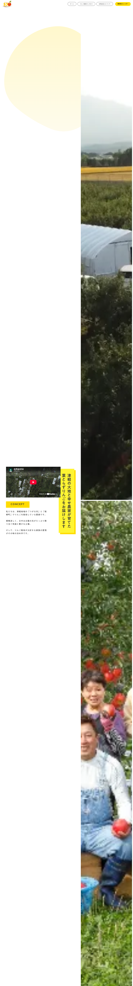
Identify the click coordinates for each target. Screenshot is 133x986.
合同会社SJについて (105, 4)
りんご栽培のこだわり (86, 4)
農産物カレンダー (123, 3)
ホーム (72, 4)
